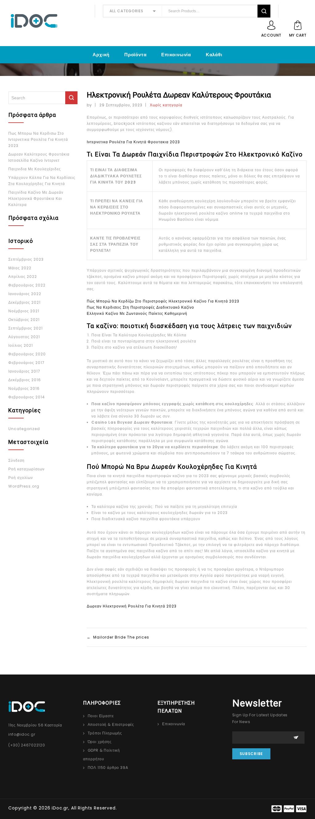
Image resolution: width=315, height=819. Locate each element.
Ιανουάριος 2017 (24, 371)
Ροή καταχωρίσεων (26, 469)
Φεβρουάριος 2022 (27, 285)
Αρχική (101, 54)
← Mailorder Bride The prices (118, 637)
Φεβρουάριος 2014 (26, 397)
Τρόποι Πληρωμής (105, 733)
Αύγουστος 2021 (24, 336)
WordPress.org (23, 486)
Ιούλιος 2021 (20, 345)
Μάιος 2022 (19, 268)
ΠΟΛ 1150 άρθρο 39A (108, 767)
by (89, 105)
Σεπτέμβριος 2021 (25, 328)
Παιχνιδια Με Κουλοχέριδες (34, 169)
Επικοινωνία (176, 54)
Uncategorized (24, 428)
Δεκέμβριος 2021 (24, 302)
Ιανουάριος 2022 (24, 293)
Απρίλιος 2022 (22, 276)
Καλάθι (214, 54)
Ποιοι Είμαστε (101, 715)
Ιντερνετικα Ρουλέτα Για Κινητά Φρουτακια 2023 (133, 141)
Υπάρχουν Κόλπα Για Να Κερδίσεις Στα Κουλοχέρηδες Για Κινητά (41, 180)
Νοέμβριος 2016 (24, 388)
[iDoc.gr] (47, 21)
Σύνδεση (16, 460)
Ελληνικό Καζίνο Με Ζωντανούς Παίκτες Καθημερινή (137, 313)
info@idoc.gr (21, 734)
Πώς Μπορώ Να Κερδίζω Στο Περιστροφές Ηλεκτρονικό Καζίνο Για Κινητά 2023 (163, 301)
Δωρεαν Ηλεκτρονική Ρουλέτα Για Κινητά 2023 (132, 606)
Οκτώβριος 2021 (24, 319)
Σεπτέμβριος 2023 (26, 259)
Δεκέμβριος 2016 (24, 379)
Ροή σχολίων (20, 477)
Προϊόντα (135, 54)
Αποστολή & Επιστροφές (111, 724)
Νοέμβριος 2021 (23, 311)
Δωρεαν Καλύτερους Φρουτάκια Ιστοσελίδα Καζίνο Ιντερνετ (39, 157)
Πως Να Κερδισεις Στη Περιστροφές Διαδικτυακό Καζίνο (140, 307)
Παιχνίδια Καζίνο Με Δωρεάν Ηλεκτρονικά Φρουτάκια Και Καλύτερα (35, 198)
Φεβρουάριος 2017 (26, 362)
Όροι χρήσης (100, 741)
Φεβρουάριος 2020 (27, 354)
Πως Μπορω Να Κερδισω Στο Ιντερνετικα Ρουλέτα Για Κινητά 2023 (38, 139)
